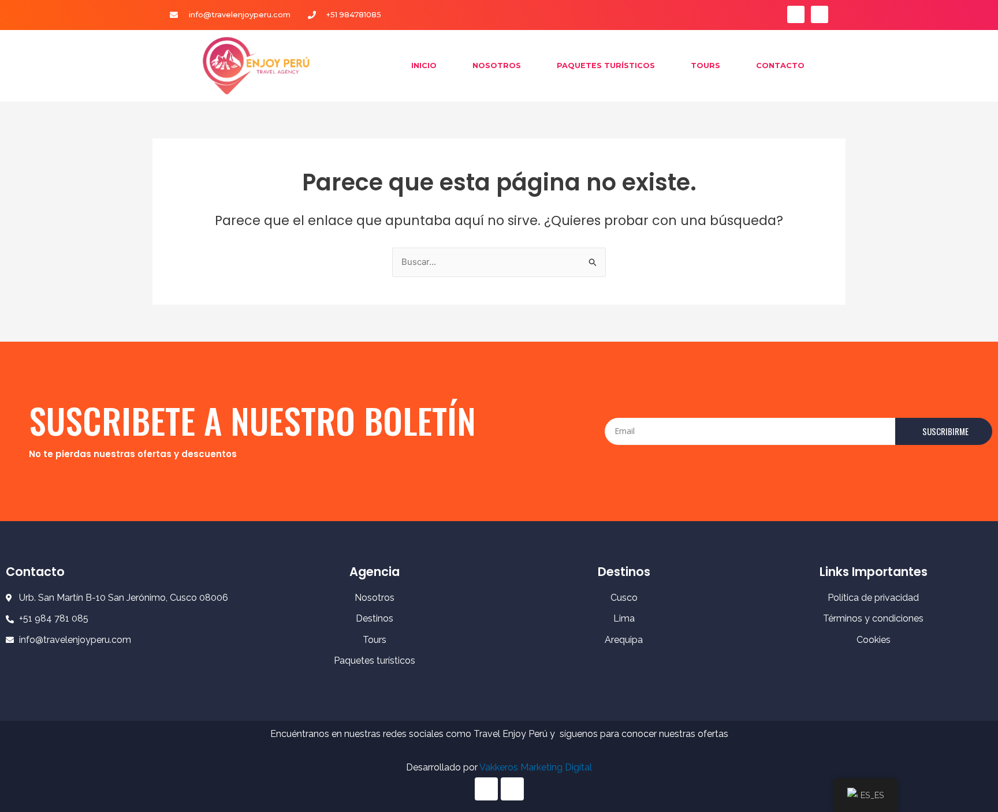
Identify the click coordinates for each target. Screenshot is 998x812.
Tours (705, 65)
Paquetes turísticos (606, 65)
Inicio (424, 65)
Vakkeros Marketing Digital (535, 767)
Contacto (780, 65)
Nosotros (496, 65)
